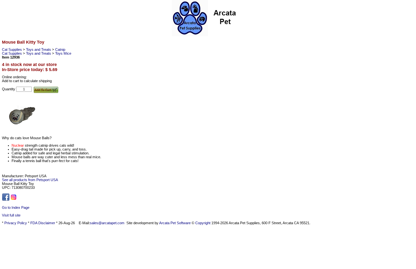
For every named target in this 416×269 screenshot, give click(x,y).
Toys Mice (63, 53)
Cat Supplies (12, 50)
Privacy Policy (15, 223)
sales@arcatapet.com (107, 223)
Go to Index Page (15, 208)
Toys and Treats (39, 50)
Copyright (202, 223)
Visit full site (11, 215)
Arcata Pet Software (175, 223)
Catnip (60, 50)
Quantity (9, 89)
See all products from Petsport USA (30, 180)
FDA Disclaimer (42, 223)
